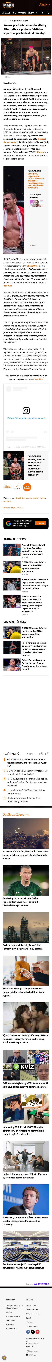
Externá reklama (32, 1310)
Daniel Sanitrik (9, 83)
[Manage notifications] (4, 1358)
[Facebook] (28, 1332)
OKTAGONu (32, 265)
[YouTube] (37, 1332)
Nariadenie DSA (11, 1329)
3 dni (30, 754)
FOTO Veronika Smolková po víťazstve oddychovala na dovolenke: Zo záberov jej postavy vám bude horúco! (34, 648)
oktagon (7, 501)
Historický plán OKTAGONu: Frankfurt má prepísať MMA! (26, 792)
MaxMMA (37, 379)
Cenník (28, 1318)
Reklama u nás (31, 1305)
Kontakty (9, 1312)
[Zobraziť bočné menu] (48, 12)
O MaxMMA (10, 1300)
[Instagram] (33, 1332)
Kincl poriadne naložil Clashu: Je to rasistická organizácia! (23, 800)
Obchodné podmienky (33, 1314)
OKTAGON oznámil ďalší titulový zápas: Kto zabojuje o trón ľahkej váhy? (27, 772)
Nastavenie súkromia (13, 1316)
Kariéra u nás (10, 1320)
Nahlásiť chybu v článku (13, 507)
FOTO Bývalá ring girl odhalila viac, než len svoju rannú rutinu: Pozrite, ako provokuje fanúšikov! (27, 782)
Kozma (40, 152)
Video (31, 12)
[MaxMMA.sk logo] (7, 5)
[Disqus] (26, 711)
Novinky (22, 12)
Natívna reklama (32, 1326)
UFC (14, 12)
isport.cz (7, 285)
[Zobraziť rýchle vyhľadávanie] (42, 12)
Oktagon (6, 12)
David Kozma (22, 498)
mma (42, 498)
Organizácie (16, 21)
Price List (29, 1322)
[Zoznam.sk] (33, 1353)
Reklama (29, 1300)
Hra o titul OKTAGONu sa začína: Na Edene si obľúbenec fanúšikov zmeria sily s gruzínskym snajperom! (36, 181)
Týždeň (44, 754)
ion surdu (34, 498)
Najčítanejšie (12, 754)
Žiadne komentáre (7, 487)
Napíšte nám (10, 1324)
